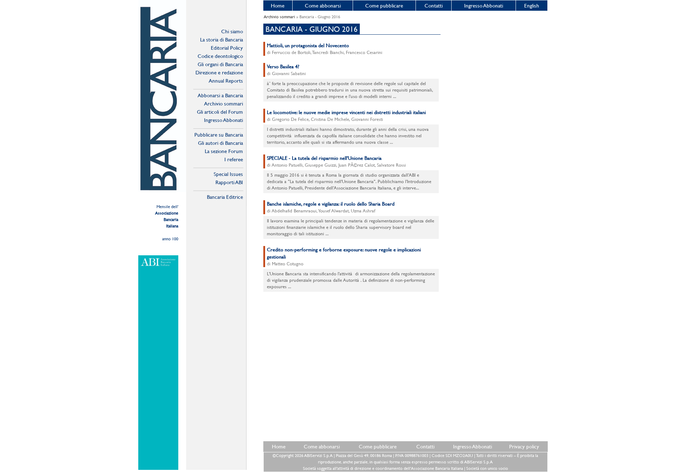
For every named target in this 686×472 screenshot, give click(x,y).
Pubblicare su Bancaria (218, 135)
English (531, 6)
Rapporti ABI (229, 182)
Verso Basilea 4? (283, 66)
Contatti (433, 6)
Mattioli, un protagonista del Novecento (308, 45)
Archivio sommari (223, 103)
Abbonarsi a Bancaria (220, 95)
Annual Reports (226, 81)
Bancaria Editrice (225, 197)
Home (277, 6)
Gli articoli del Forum (220, 112)
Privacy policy (524, 446)
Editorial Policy (227, 48)
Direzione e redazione (219, 72)
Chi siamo (232, 31)
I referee (233, 159)
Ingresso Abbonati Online (223, 120)
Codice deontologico (220, 56)
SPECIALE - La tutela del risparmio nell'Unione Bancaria (324, 158)
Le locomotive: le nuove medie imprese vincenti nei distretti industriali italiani (346, 112)
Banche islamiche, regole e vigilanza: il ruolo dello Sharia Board (330, 204)
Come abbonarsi (323, 6)
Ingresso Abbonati (483, 6)
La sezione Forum (224, 151)
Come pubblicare (384, 6)
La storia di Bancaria (221, 39)
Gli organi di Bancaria (220, 64)
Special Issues (228, 174)
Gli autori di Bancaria (220, 143)
